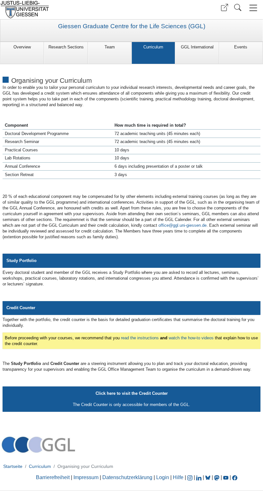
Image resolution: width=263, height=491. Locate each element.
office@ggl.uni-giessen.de (182, 225)
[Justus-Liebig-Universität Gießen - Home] (65, 9)
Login (163, 477)
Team (110, 47)
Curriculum (153, 47)
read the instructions (140, 337)
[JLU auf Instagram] (190, 477)
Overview (22, 47)
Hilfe (178, 477)
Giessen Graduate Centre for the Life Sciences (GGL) (131, 26)
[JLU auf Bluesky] (208, 477)
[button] (224, 7)
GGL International (197, 47)
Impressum (85, 477)
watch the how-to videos (191, 337)
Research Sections (66, 47)
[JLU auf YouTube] (225, 477)
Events (240, 47)
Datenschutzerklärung (127, 477)
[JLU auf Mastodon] (217, 477)
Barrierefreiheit (53, 477)
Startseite (12, 466)
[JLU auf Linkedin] (199, 477)
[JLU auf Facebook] (234, 477)
